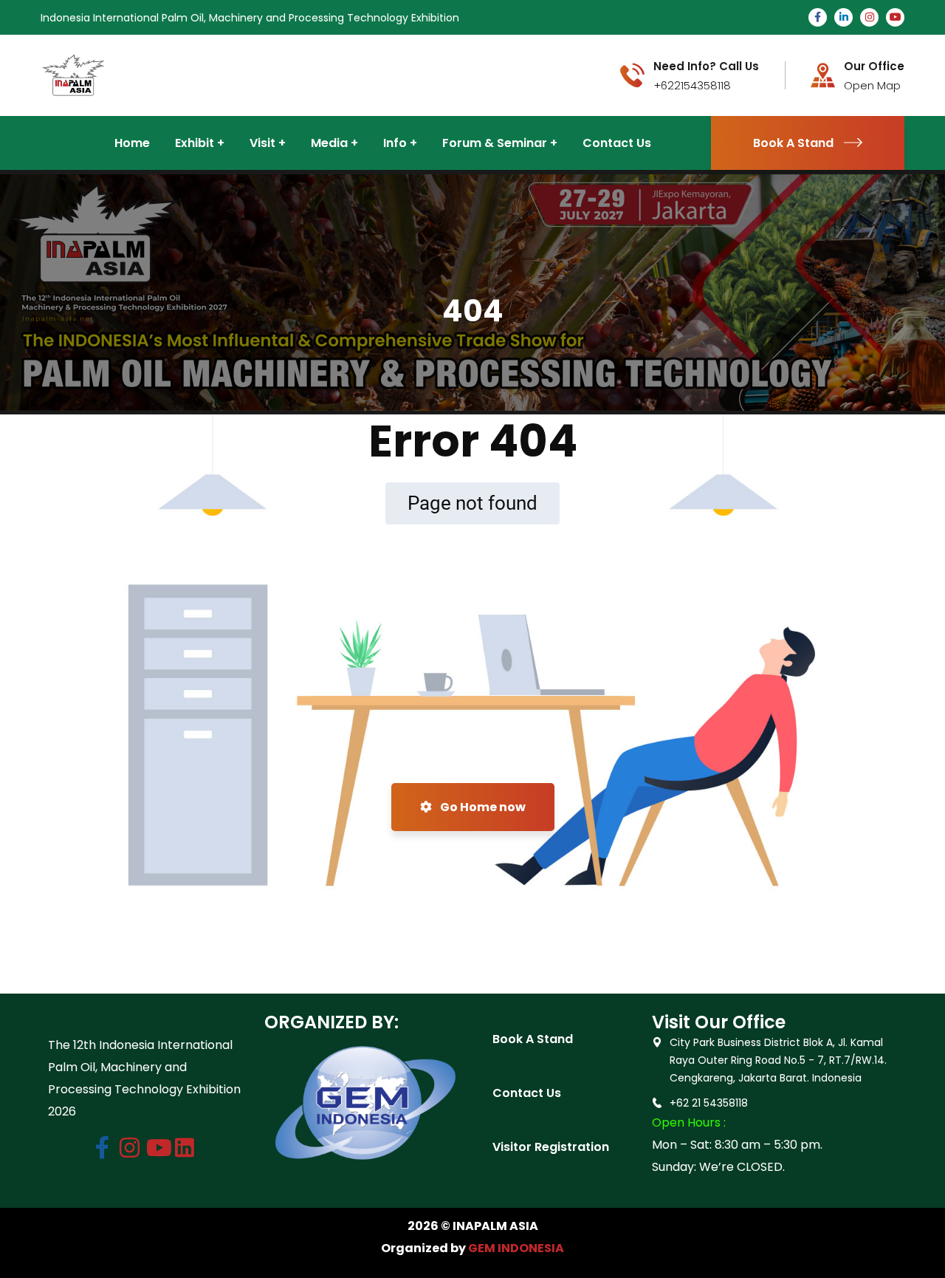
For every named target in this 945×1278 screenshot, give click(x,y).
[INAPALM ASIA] (73, 74)
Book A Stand (793, 142)
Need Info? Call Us (706, 66)
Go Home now (482, 807)
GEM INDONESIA (516, 1248)
